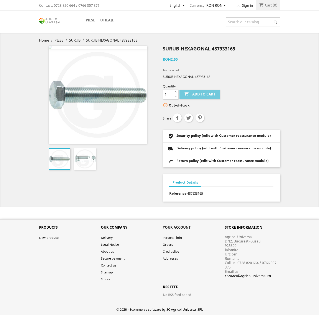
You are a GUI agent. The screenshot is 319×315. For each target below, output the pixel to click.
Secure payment (113, 258)
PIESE (90, 20)
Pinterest (200, 117)
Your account (177, 227)
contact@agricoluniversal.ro (248, 275)
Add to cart (199, 94)
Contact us (108, 265)
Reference (177, 193)
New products (49, 238)
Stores (105, 279)
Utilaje (107, 20)
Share (177, 117)
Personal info (172, 238)
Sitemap (107, 272)
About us (107, 251)
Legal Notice (110, 244)
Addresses (170, 258)
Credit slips (171, 251)
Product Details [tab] (185, 182)
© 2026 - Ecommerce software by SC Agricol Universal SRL (159, 309)
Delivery (107, 238)
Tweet (188, 117)
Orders (168, 244)
